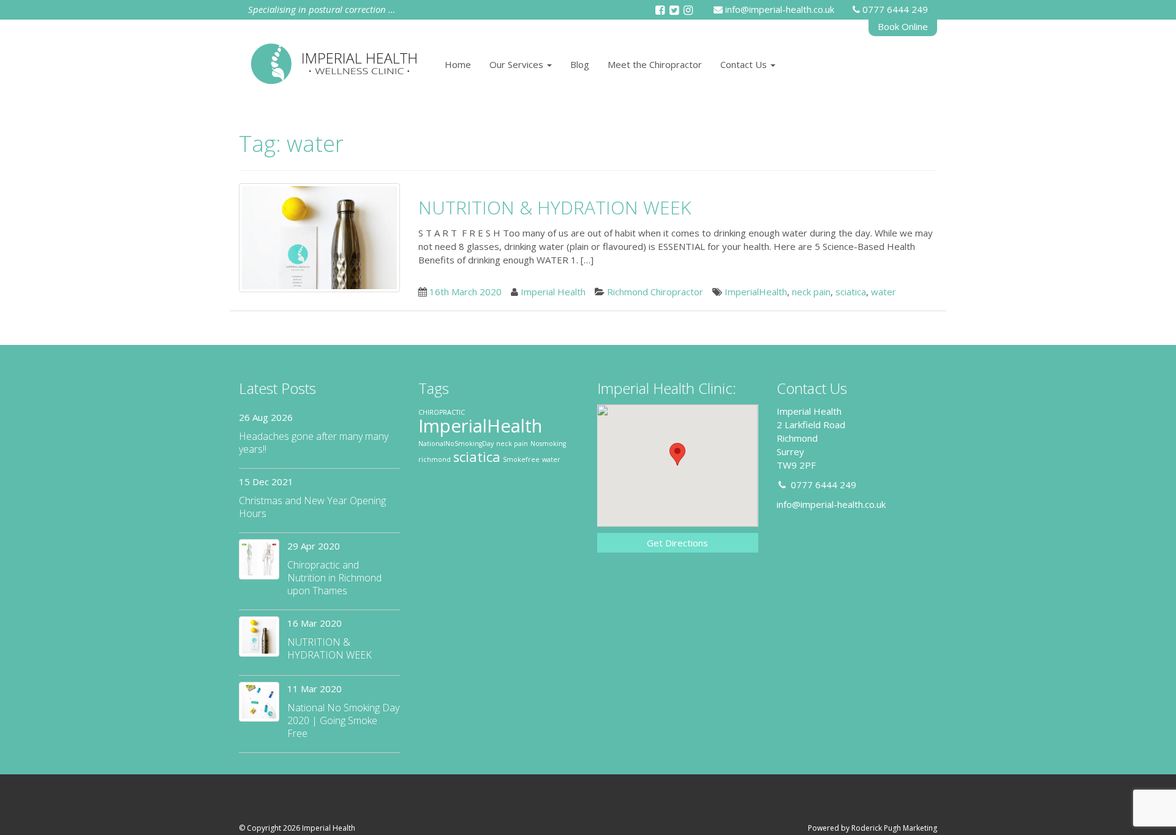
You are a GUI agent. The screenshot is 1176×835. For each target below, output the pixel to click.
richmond (434, 459)
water (883, 291)
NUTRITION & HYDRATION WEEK (554, 207)
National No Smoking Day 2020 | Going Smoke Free (343, 720)
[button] (677, 454)
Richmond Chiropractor (655, 291)
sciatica (850, 291)
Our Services (517, 64)
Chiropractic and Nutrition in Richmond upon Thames (334, 577)
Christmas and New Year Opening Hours (312, 507)
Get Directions (677, 543)
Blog (579, 64)
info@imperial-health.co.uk (779, 9)
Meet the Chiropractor (655, 64)
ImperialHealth (756, 291)
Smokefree (521, 459)
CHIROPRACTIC (441, 412)
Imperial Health (553, 291)
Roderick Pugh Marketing (894, 828)
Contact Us (744, 64)
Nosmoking (548, 443)
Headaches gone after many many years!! (313, 442)
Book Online (903, 26)
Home (458, 64)
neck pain (811, 291)
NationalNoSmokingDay (456, 443)
